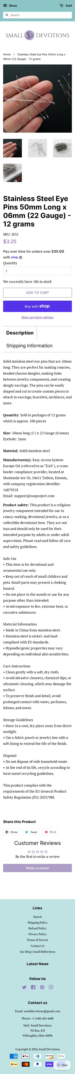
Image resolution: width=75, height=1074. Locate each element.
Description (20, 333)
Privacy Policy (37, 934)
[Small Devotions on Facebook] (33, 988)
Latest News (38, 964)
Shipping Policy (38, 922)
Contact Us (38, 946)
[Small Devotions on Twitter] (24, 988)
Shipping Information (29, 346)
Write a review (37, 868)
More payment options (37, 317)
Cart (68, 5)
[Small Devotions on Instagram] (51, 988)
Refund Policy (37, 928)
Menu (12, 5)
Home (6, 54)
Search (37, 917)
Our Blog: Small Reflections (37, 952)
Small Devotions (49, 1049)
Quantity (10, 263)
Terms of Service (37, 940)
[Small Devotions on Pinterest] (42, 988)
